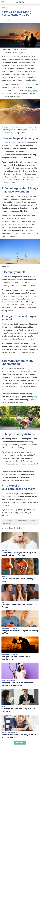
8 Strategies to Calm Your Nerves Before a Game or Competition (20, 684)
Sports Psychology (8, 680)
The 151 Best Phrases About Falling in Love (18, 579)
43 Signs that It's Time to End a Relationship (15, 658)
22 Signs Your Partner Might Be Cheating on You (19, 632)
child (21, 77)
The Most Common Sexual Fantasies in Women (19, 606)
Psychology (5, 550)
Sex (2, 602)
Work (3, 706)
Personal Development (9, 732)
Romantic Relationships (9, 628)
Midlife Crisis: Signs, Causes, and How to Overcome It (18, 736)
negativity (32, 90)
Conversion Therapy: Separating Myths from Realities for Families (19, 553)
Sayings (4, 576)
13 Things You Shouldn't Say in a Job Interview (18, 710)
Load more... (20, 743)
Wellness (4, 7)
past (6, 143)
